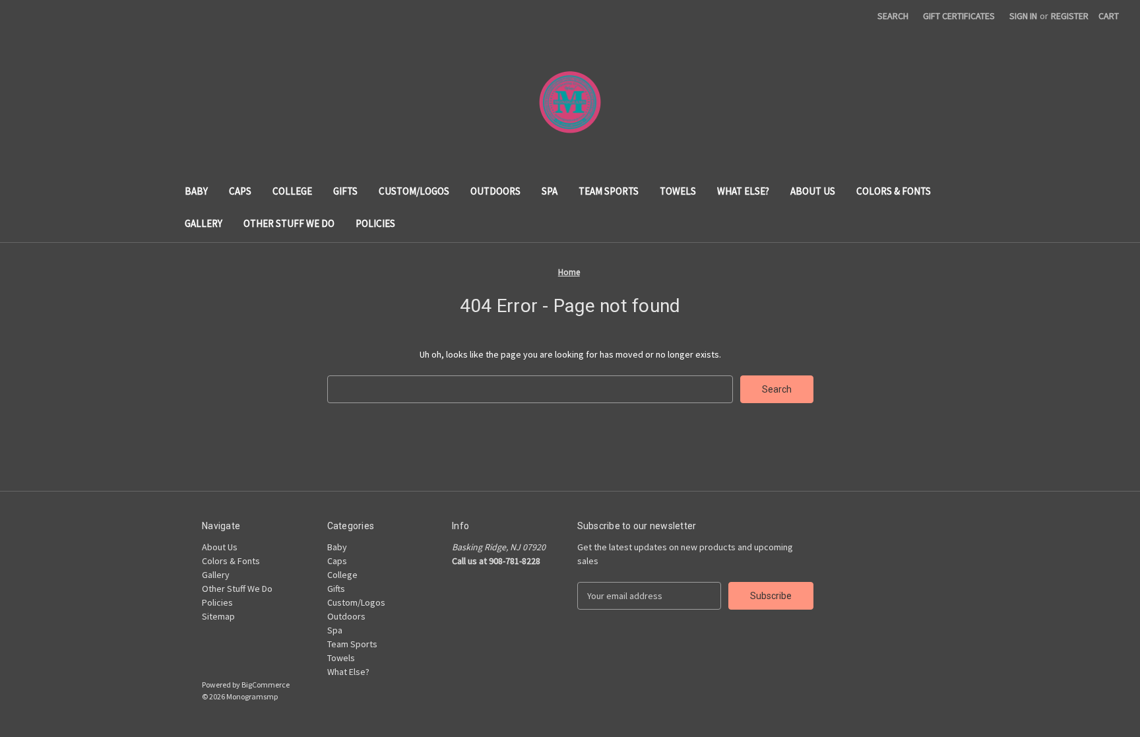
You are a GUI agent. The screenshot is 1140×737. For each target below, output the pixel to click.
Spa (549, 191)
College (292, 191)
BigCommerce (265, 684)
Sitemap (218, 616)
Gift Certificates (959, 16)
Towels (678, 191)
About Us (812, 191)
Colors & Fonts (893, 191)
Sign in (1023, 16)
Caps (240, 191)
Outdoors (495, 191)
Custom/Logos (414, 191)
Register (1070, 16)
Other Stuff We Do (288, 223)
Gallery (203, 223)
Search (892, 16)
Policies (375, 223)
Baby (196, 191)
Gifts (345, 191)
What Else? (743, 191)
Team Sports (609, 191)
